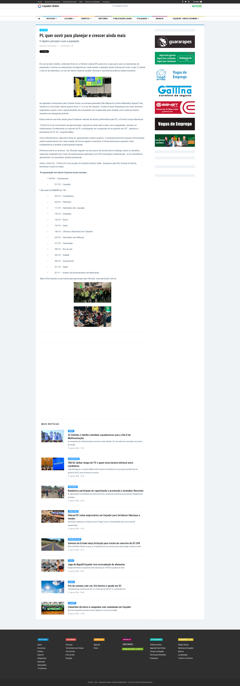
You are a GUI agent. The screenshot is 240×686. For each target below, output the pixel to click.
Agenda (97, 645)
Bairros (181, 651)
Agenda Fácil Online (158, 648)
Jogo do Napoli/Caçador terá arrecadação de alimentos (96, 564)
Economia (41, 648)
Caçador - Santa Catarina (185, 19)
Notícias (51, 19)
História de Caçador (186, 648)
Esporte (41, 655)
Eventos (85, 19)
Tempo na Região (157, 651)
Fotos (96, 648)
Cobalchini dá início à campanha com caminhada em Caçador (99, 607)
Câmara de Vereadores (52, 2)
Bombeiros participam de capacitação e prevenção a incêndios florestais (106, 490)
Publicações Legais (122, 19)
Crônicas (69, 645)
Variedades (42, 665)
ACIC (80, 2)
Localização (183, 655)
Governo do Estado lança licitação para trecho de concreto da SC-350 (104, 543)
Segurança (42, 658)
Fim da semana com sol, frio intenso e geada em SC (94, 585)
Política (40, 651)
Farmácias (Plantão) (158, 655)
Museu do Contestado (92, 2)
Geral (40, 645)
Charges (69, 658)
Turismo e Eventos (185, 658)
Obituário (103, 19)
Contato (196, 2)
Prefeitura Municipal (69, 2)
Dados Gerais (183, 645)
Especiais (41, 662)
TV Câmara (42, 668)
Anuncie (159, 19)
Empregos (106, 2)
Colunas (68, 19)
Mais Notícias (50, 424)
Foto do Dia (70, 655)
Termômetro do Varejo (75, 648)
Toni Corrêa (70, 651)
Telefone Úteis (156, 645)
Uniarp (40, 2)
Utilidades (142, 19)
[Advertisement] (93, 380)
